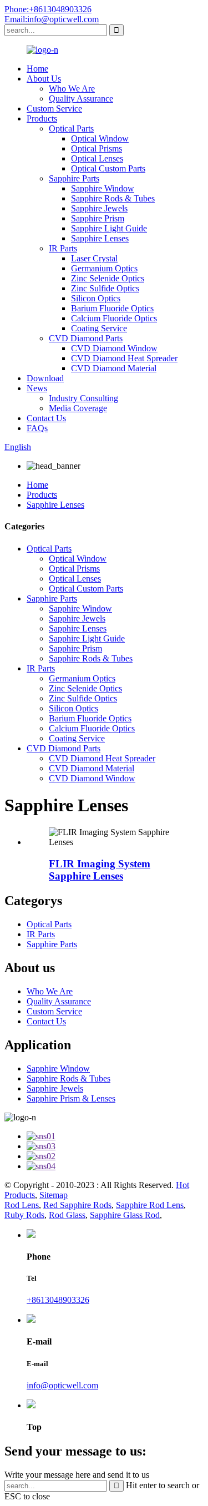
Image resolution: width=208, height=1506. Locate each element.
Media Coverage (78, 408)
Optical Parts (71, 128)
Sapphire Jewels (99, 208)
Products (42, 118)
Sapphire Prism (97, 218)
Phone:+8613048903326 (48, 9)
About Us (44, 78)
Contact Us (46, 418)
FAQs (37, 428)
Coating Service (99, 328)
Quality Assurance (81, 98)
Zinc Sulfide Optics (105, 288)
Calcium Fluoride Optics (114, 318)
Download (45, 378)
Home (37, 68)
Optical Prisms (96, 148)
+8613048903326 (58, 1300)
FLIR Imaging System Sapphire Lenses (99, 870)
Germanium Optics (104, 268)
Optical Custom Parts (108, 168)
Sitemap (53, 1195)
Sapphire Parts (74, 178)
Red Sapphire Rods (77, 1205)
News (37, 388)
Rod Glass (67, 1215)
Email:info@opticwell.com (51, 19)
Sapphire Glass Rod (125, 1215)
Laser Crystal (94, 258)
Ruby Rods (24, 1215)
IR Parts (63, 248)
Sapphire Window (102, 188)
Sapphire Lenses (100, 238)
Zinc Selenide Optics (107, 278)
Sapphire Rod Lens (150, 1205)
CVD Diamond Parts (86, 338)
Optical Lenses (97, 158)
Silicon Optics (95, 298)
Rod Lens (21, 1205)
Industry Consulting (83, 398)
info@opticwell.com (62, 1385)
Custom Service (54, 108)
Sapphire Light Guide (109, 228)
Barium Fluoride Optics (112, 308)
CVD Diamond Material (113, 368)
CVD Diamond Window (114, 348)
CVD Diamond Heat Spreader (124, 358)
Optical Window (100, 138)
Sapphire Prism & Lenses (71, 1098)
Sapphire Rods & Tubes (113, 198)
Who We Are (72, 88)
